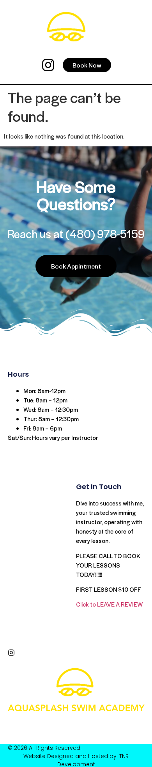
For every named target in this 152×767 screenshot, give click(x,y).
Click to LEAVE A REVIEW (109, 604)
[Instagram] (48, 65)
